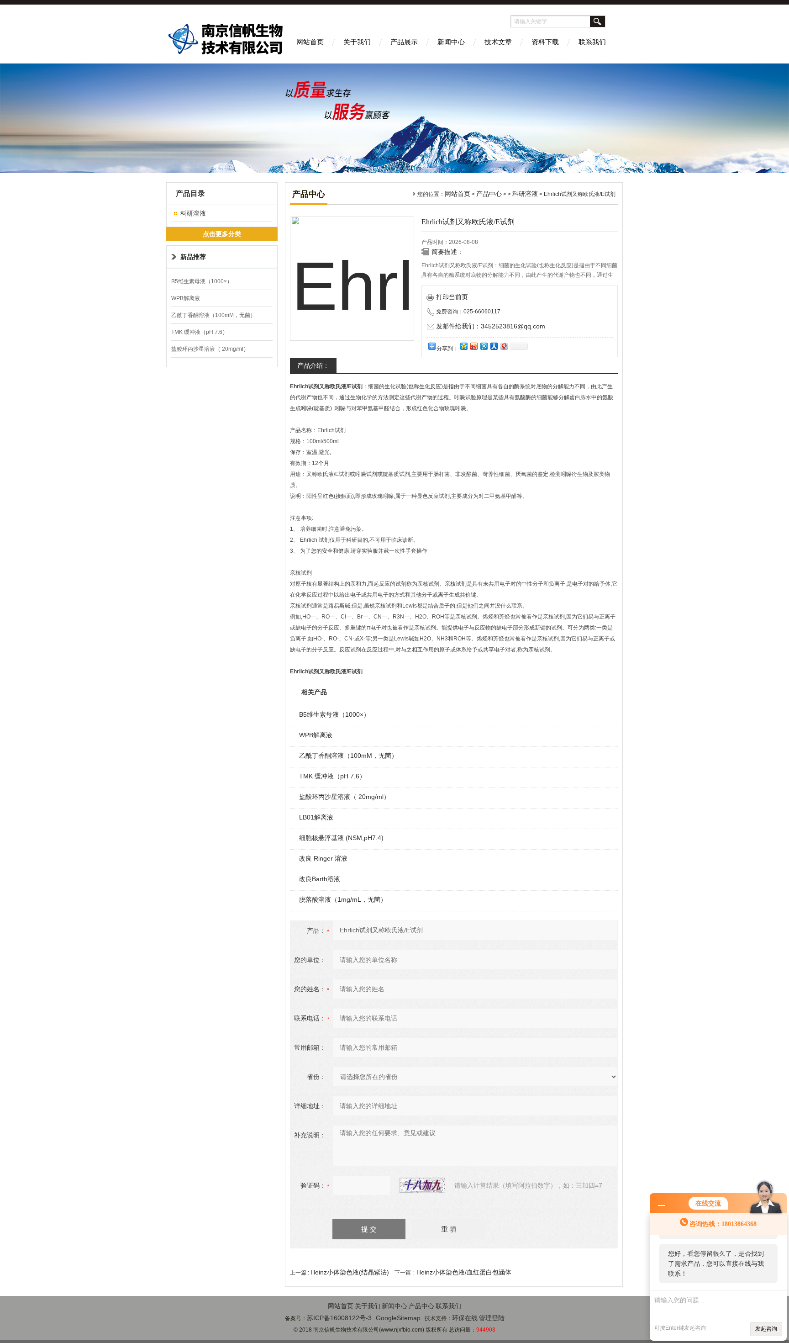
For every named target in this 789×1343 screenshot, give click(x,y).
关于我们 (357, 42)
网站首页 (310, 42)
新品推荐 (193, 256)
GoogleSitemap (398, 1318)
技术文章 (498, 42)
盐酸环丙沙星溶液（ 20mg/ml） (210, 349)
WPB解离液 (185, 298)
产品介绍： (313, 365)
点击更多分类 (222, 234)
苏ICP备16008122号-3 (339, 1318)
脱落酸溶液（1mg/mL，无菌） (343, 899)
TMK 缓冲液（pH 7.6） (199, 332)
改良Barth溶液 (319, 879)
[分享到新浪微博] (473, 346)
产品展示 (404, 42)
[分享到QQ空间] (463, 346)
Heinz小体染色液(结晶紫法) (349, 1272)
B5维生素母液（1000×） (201, 281)
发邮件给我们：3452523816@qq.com (490, 326)
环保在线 (465, 1318)
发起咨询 (766, 1329)
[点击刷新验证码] (422, 1185)
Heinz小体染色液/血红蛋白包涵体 (463, 1272)
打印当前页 (452, 297)
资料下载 (545, 42)
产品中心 (489, 193)
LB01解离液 (316, 817)
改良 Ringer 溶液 (323, 858)
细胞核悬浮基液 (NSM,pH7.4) (341, 837)
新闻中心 (451, 42)
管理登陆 (492, 1318)
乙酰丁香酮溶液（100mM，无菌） (213, 315)
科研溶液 (193, 213)
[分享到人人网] (494, 346)
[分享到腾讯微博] (484, 346)
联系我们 (592, 42)
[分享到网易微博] (504, 346)
